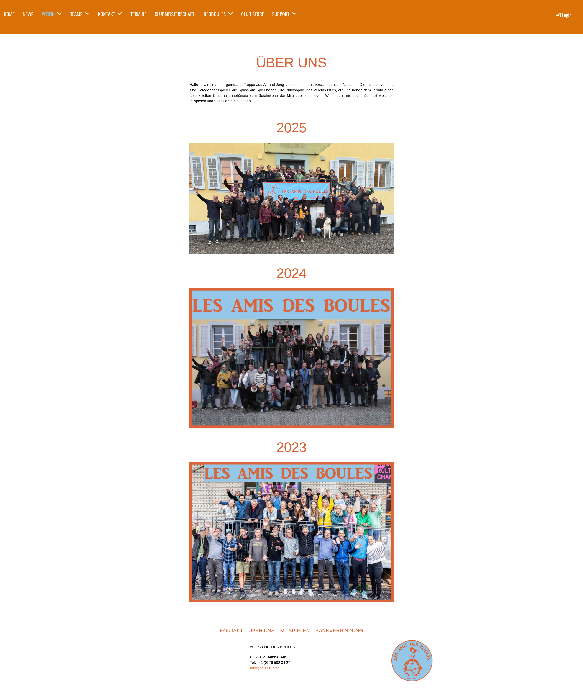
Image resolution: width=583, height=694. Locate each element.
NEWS (28, 14)
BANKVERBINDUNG (339, 630)
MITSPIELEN (295, 630)
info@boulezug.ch (264, 668)
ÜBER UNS (261, 630)
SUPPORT (280, 14)
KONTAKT (106, 14)
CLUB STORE (252, 14)
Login (567, 14)
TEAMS (76, 14)
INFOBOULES (214, 14)
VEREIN (48, 14)
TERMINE (138, 14)
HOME (9, 14)
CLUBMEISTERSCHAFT (174, 14)
